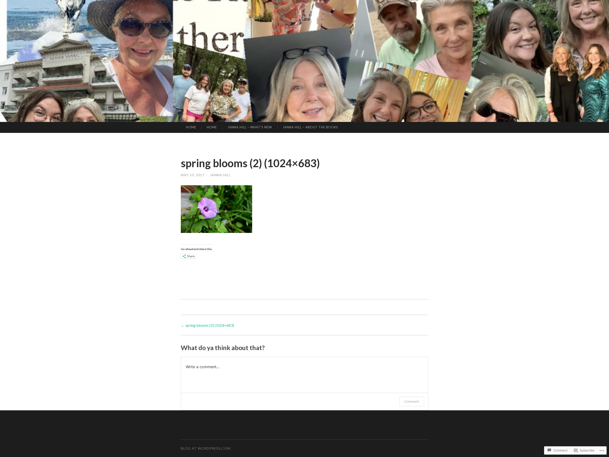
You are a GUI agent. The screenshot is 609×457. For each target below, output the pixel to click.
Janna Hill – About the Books (310, 127)
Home (191, 127)
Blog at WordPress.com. (206, 448)
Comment (411, 401)
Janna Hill (220, 175)
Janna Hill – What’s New (249, 127)
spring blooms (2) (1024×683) (207, 325)
